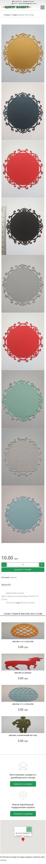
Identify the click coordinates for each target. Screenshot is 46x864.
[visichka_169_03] (22, 111)
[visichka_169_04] (22, 53)
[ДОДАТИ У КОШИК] (4, 636)
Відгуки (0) (5, 585)
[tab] (6, 584)
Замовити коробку (23, 813)
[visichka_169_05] (22, 168)
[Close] (29, 829)
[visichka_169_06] (22, 399)
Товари (14, 15)
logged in (19, 603)
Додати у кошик (23, 569)
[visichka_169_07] (22, 456)
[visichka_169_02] (22, 284)
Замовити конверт (23, 784)
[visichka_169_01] (22, 226)
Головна (7, 15)
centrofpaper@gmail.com (27, 3)
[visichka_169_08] (22, 514)
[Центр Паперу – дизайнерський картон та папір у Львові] (16, 7)
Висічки (13, 577)
